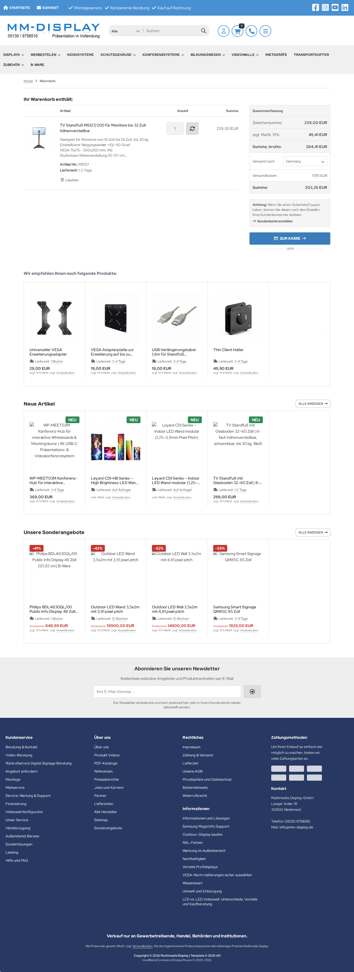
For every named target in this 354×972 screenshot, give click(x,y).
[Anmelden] (223, 31)
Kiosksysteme (80, 55)
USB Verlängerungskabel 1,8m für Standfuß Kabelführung (174, 351)
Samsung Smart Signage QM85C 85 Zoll (234, 609)
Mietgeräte (276, 55)
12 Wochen (120, 618)
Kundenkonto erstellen (275, 221)
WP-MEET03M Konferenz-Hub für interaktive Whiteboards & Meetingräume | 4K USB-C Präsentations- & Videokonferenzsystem (53, 480)
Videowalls (243, 55)
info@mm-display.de (296, 827)
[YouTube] (335, 7)
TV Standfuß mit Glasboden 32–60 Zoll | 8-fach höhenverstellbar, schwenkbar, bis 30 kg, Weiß (238, 480)
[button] (125, 30)
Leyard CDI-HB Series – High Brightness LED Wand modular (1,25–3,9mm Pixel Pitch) (114, 480)
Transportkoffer (311, 55)
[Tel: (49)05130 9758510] (251, 31)
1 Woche (57, 361)
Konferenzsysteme (161, 55)
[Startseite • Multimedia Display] (53, 31)
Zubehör (11, 65)
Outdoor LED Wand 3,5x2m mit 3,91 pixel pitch (115, 609)
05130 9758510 (297, 821)
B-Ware (37, 65)
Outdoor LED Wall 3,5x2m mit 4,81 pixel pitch (174, 609)
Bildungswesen (206, 55)
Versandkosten (65, 373)
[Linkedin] (344, 7)
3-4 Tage (118, 361)
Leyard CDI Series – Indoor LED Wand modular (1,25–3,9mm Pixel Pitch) (175, 480)
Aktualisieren (193, 129)
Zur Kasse (290, 238)
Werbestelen (43, 55)
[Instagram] (325, 7)
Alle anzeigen (311, 404)
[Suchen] (203, 30)
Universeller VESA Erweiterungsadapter (48, 351)
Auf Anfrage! (121, 490)
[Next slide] (320, 333)
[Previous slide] (33, 333)
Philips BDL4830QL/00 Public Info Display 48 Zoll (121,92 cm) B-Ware (52, 609)
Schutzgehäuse (116, 55)
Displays (11, 55)
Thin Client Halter (228, 349)
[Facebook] (315, 7)
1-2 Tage (240, 490)
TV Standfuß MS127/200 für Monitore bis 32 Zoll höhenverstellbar (103, 128)
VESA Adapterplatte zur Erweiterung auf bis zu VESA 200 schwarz (112, 351)
